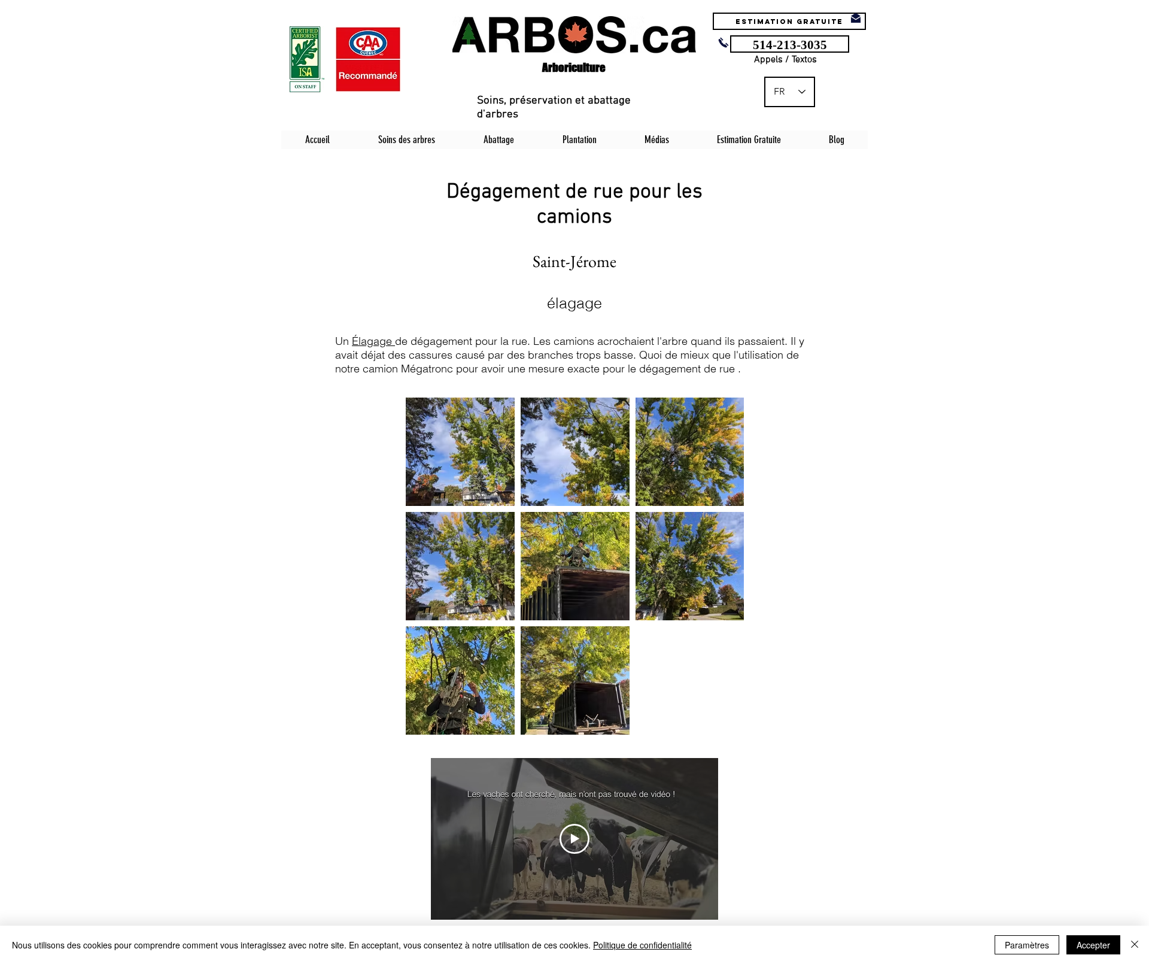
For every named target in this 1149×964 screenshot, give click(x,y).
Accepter (1093, 945)
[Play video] (574, 839)
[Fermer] (1134, 944)
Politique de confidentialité (642, 945)
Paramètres (1027, 945)
